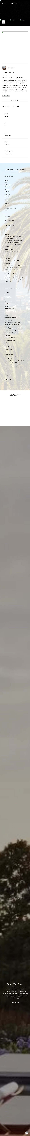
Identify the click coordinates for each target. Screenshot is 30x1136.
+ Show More (6, 95)
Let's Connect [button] (15, 1002)
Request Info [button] (15, 100)
